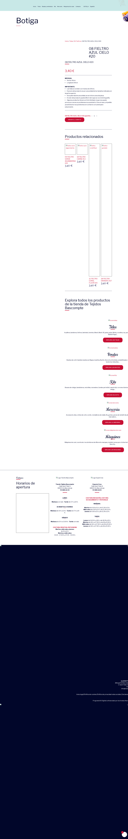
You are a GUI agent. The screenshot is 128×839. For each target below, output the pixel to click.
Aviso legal (80, 694)
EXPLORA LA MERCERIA (112, 422)
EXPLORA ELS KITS (113, 395)
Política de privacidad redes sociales (109, 694)
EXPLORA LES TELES (112, 340)
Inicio (67, 41)
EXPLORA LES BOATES (113, 367)
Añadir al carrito (74, 119)
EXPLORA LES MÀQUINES (113, 449)
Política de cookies (90, 694)
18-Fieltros (77, 41)
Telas (71, 41)
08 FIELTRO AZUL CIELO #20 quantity (77, 116)
